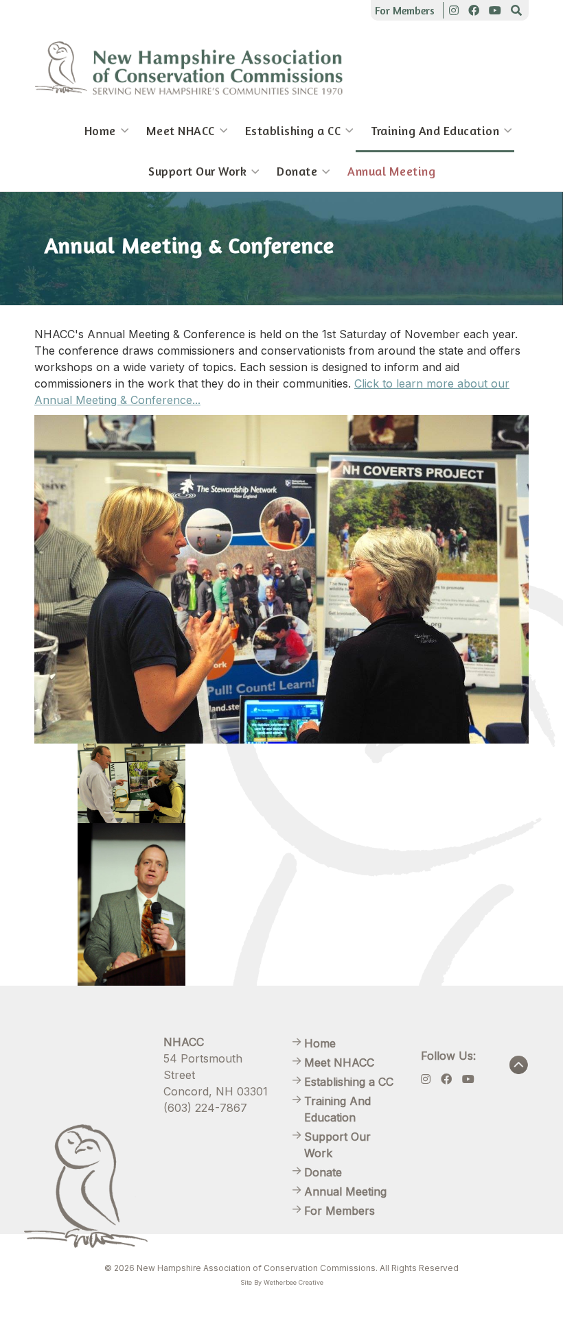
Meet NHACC (180, 130)
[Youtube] (495, 10)
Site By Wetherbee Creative (281, 1282)
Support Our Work (197, 171)
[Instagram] (454, 10)
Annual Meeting (391, 171)
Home (100, 130)
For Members (405, 10)
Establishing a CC (293, 130)
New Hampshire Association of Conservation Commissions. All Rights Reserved (298, 1268)
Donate (297, 171)
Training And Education (435, 130)
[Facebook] (473, 10)
